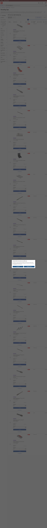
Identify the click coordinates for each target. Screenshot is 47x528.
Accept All (17, 266)
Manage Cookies (29, 266)
